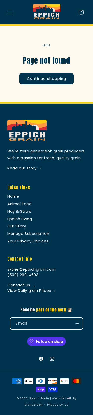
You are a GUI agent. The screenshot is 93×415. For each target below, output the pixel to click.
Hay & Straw (19, 211)
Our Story (16, 226)
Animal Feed (19, 203)
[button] (9, 12)
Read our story (24, 168)
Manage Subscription (28, 233)
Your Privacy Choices (28, 241)
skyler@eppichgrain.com (31, 269)
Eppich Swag (19, 218)
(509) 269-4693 (22, 274)
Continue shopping (46, 78)
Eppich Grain (39, 398)
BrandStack (33, 404)
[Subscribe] (77, 323)
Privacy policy (57, 405)
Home (13, 196)
